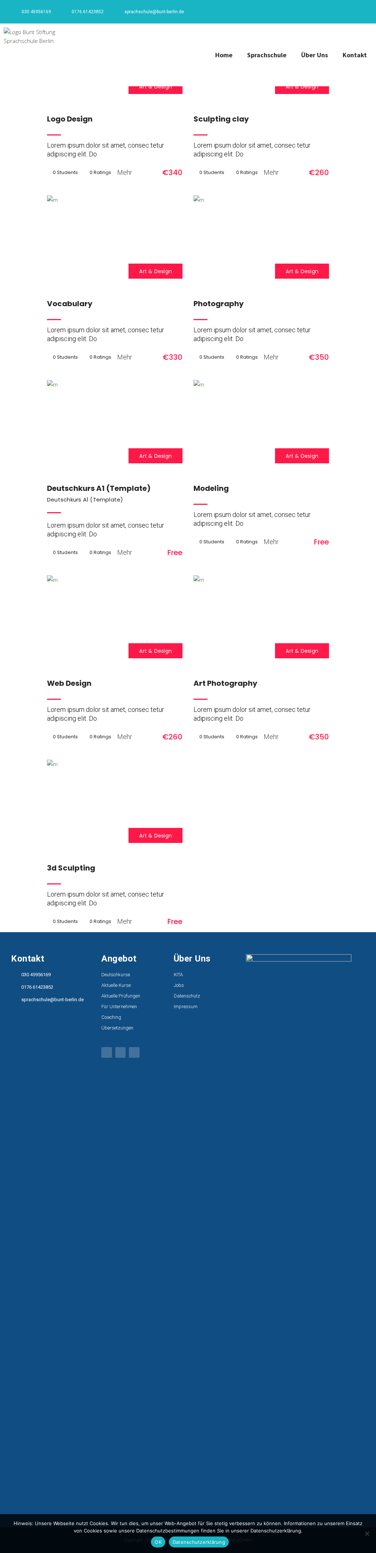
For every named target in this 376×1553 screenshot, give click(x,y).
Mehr (124, 172)
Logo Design (70, 119)
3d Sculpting (71, 868)
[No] (366, 1533)
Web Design (69, 683)
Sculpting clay (221, 119)
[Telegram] (360, 13)
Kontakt (355, 55)
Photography (219, 303)
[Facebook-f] (335, 13)
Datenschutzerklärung (199, 1542)
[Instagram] (348, 13)
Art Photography (225, 683)
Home (223, 55)
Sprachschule (266, 55)
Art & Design (155, 86)
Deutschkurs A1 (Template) (99, 488)
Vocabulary (70, 303)
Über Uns (314, 55)
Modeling (211, 488)
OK (158, 1542)
